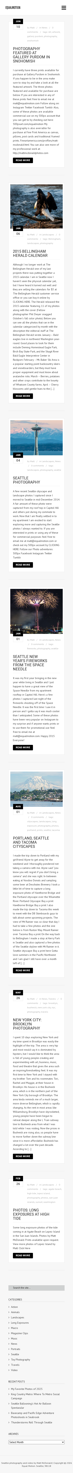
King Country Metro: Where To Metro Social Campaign (35, 1396)
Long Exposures (20, 1322)
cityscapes (32, 821)
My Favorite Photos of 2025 (26, 1389)
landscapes (33, 243)
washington (49, 1202)
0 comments (37, 465)
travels (44, 1011)
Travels (52, 998)
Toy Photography (20, 1359)
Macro (14, 1328)
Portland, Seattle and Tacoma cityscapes (31, 842)
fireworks (31, 648)
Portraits (15, 1349)
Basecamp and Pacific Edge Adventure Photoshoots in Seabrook (32, 1415)
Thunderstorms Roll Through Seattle (31, 1422)
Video (14, 1370)
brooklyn (52, 1003)
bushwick (32, 1007)
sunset (39, 1202)
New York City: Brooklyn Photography (27, 1024)
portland (31, 830)
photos (55, 825)
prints (40, 830)
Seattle (15, 1354)
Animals (15, 1312)
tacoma (56, 830)
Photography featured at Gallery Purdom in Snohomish (31, 54)
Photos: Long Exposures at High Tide (31, 1214)
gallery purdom (35, 36)
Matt (32, 27)
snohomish (33, 40)
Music (14, 1338)
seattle (57, 469)
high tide (31, 1193)
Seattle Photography (26, 480)
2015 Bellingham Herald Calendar (30, 253)
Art (49, 31)
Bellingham (54, 238)
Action (14, 1307)
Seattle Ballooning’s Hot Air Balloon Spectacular (31, 1405)
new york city (44, 1007)
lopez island (43, 1193)
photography (50, 36)
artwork (56, 31)
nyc (53, 1007)
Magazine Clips (19, 1333)
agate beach (54, 1189)
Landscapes (48, 234)
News (44, 27)
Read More (23, 160)
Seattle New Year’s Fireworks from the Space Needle (30, 662)
